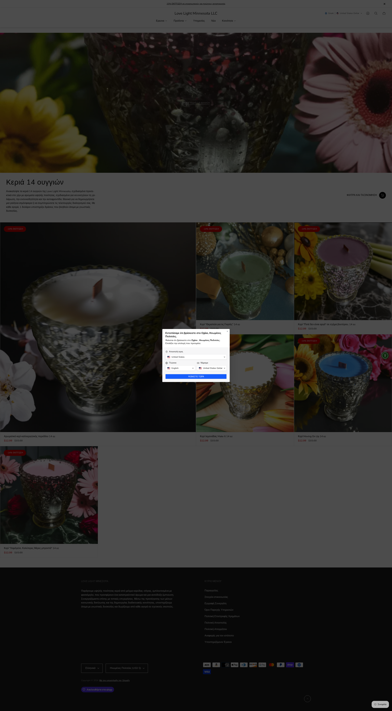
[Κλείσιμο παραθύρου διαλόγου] (227, 331)
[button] (196, 357)
